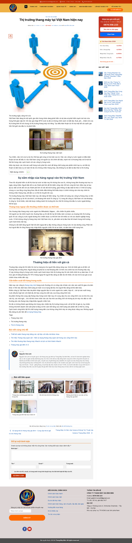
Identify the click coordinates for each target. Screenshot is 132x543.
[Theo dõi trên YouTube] (29, 529)
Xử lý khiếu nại (53, 511)
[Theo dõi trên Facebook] (24, 529)
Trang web (69, 463)
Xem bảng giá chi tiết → (107, 61)
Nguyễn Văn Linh (69, 25)
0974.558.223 (111, 25)
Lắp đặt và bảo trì (101, 6)
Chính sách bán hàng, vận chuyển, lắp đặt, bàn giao (66, 504)
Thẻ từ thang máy (17, 325)
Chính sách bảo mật (55, 497)
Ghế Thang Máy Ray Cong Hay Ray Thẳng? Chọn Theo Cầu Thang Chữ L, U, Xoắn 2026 (113, 94)
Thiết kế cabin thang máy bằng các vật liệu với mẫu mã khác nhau (35, 334)
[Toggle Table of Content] (27, 172)
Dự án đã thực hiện (54, 500)
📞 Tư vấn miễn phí (115, 9)
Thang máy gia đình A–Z (20, 345)
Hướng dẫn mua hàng (55, 507)
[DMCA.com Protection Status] (85, 540)
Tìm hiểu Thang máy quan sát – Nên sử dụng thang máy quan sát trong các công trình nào (44, 338)
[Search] (26, 6)
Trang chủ (33, 6)
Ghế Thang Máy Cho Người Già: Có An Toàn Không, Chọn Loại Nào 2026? (113, 102)
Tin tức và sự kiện (51, 16)
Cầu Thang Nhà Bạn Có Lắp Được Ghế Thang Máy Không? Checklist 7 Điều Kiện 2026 (113, 75)
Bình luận (14, 448)
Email (41, 463)
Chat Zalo (110, 34)
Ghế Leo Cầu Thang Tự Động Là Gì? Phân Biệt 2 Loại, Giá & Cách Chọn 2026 (112, 84)
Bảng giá (73, 6)
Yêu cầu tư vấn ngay (111, 29)
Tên (13, 463)
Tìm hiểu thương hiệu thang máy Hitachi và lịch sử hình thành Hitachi (36, 341)
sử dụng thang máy (34, 312)
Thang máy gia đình (46, 6)
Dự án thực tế (61, 6)
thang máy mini (30, 285)
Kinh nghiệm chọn (85, 6)
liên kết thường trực (67, 426)
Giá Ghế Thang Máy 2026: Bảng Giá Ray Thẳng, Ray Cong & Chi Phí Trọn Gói (113, 110)
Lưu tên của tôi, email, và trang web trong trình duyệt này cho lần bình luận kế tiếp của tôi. (43, 471)
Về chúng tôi (116, 6)
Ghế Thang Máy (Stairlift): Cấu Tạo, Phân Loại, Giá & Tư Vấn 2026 (113, 117)
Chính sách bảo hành (55, 493)
